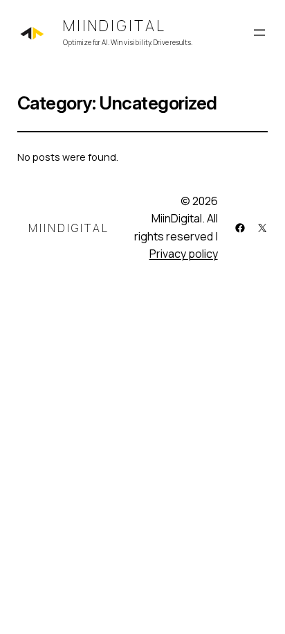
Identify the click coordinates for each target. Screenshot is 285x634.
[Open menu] (259, 32)
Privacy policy (183, 253)
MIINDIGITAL (114, 25)
